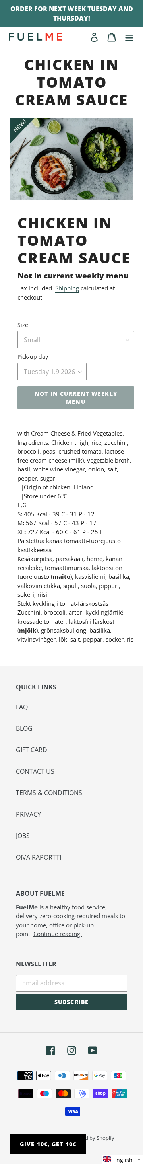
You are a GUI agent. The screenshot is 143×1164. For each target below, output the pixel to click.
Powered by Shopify (90, 1137)
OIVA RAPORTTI (38, 857)
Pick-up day (32, 356)
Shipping (67, 288)
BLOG (24, 728)
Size (22, 325)
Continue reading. (57, 934)
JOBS (23, 835)
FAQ (22, 707)
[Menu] (129, 37)
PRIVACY (28, 814)
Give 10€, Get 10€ (48, 1144)
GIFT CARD (31, 750)
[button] (122, 1159)
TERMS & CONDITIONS (49, 792)
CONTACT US (35, 771)
